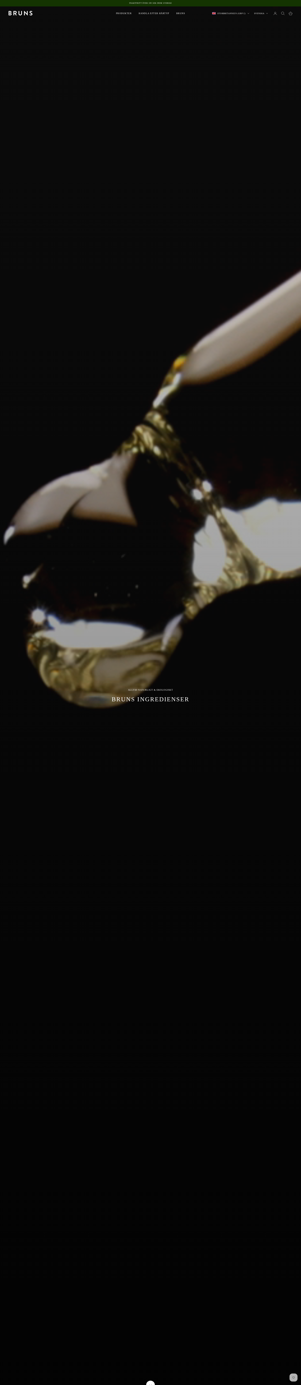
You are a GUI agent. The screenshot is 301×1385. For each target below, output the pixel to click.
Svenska (259, 13)
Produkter (124, 13)
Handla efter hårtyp (154, 13)
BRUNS (180, 13)
